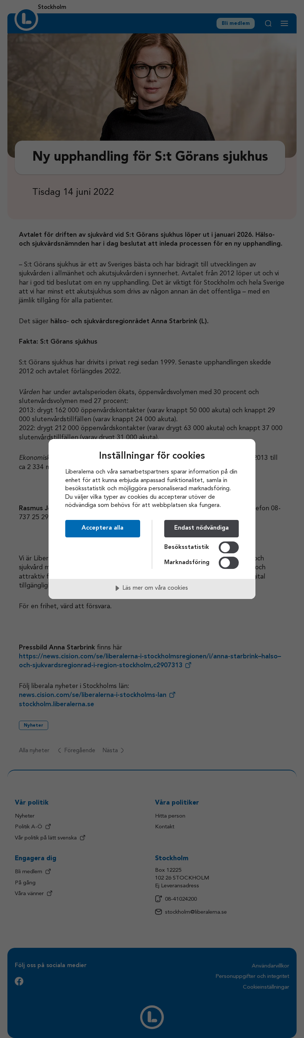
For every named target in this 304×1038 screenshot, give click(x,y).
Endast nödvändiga (201, 528)
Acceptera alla (102, 528)
